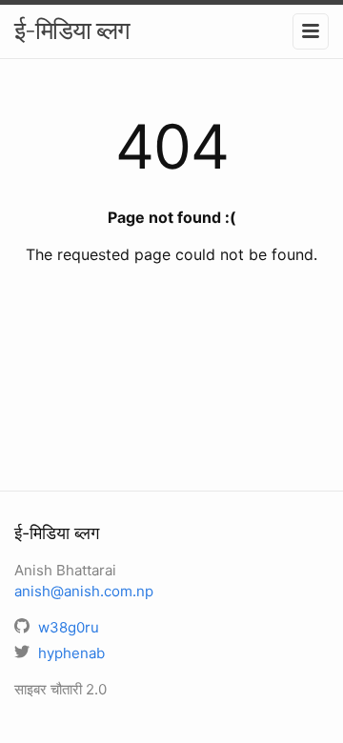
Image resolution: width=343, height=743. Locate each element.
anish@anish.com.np (83, 591)
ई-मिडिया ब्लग (72, 30)
